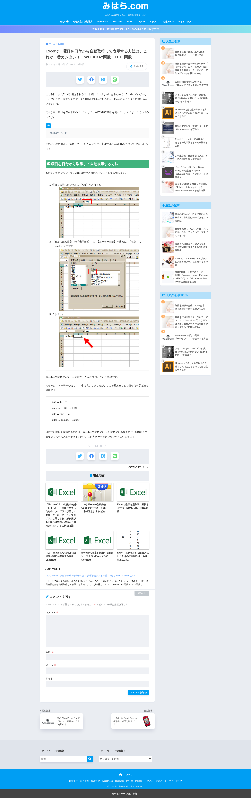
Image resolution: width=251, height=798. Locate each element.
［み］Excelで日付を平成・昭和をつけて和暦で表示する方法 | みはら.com (83, 575)
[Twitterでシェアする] (80, 80)
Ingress (141, 21)
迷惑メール (168, 21)
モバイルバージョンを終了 (125, 793)
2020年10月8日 (128, 575)
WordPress (102, 21)
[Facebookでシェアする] (91, 80)
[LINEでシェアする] (115, 80)
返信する (142, 593)
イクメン (154, 21)
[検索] (90, 759)
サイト (49, 678)
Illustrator (117, 21)
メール (51, 665)
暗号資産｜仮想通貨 (83, 21)
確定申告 (64, 21)
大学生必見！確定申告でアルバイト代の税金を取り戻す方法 (125, 29)
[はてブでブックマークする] (103, 80)
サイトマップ (184, 21)
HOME (127, 775)
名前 (50, 651)
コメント (52, 612)
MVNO (130, 21)
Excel (146, 467)
